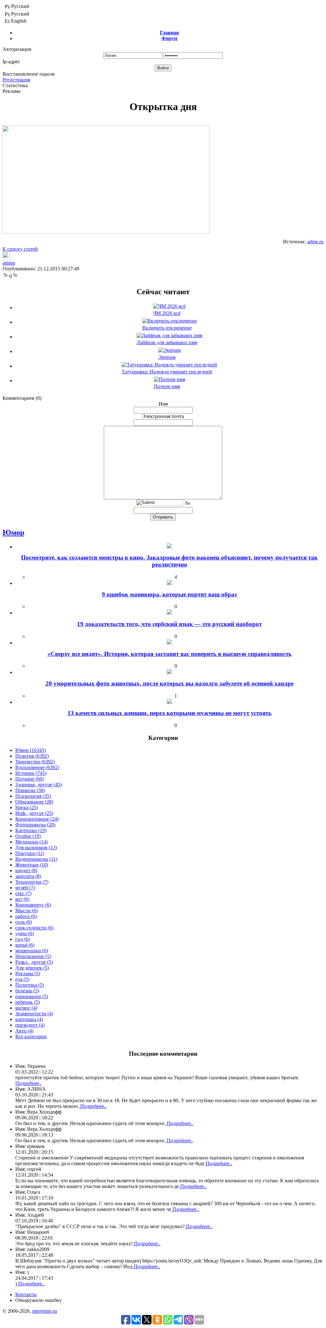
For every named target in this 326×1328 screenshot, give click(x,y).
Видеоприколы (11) (36, 859)
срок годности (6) (34, 927)
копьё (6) (24, 945)
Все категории (31, 1036)
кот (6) (22, 899)
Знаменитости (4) (34, 1013)
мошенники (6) (31, 950)
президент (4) (30, 1025)
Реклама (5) (27, 973)
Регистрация (16, 79)
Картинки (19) (30, 830)
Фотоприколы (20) (35, 824)
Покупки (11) (29, 853)
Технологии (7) (31, 882)
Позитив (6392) (32, 756)
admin (9, 263)
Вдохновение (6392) (37, 767)
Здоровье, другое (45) (38, 784)
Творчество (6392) (35, 761)
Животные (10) (31, 864)
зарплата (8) (28, 876)
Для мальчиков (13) (36, 847)
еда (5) (22, 979)
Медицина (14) (31, 842)
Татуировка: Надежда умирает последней (167, 371)
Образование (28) (34, 801)
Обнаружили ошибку (38, 1300)
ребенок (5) (27, 1002)
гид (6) (22, 939)
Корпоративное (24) (37, 819)
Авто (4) (24, 1030)
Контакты (26, 1294)
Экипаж (167, 357)
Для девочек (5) (32, 967)
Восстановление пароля (28, 74)
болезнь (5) (27, 990)
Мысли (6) (26, 910)
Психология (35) (33, 796)
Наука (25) (26, 807)
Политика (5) (29, 985)
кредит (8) (26, 870)
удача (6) (24, 933)
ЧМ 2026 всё (167, 313)
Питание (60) (29, 779)
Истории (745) (30, 773)
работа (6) (26, 916)
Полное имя (167, 386)
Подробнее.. (28, 1083)
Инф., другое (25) (34, 813)
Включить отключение (167, 327)
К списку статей (20, 249)
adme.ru (315, 241)
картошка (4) (29, 1019)
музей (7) (25, 887)
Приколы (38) (30, 790)
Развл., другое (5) (34, 962)
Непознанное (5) (33, 956)
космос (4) (26, 1008)
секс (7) (23, 893)
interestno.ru (44, 1311)
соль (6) (23, 922)
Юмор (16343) (30, 750)
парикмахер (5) (31, 996)
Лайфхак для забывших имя (167, 342)
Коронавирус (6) (33, 904)
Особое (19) (28, 836)
